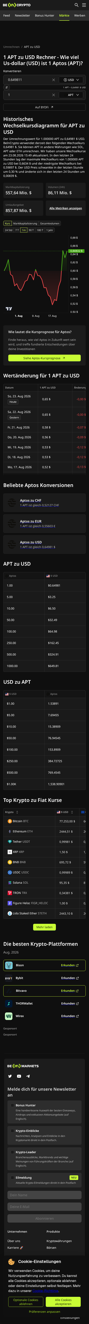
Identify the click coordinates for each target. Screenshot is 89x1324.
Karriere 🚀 (15, 1248)
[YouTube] (19, 1077)
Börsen (51, 1248)
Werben (79, 15)
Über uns (13, 1241)
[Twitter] (9, 1077)
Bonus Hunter (44, 15)
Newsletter (22, 15)
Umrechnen (11, 47)
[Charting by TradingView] (9, 309)
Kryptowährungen (59, 1241)
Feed (6, 15)
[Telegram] (28, 1077)
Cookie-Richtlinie (45, 1291)
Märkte (64, 15)
